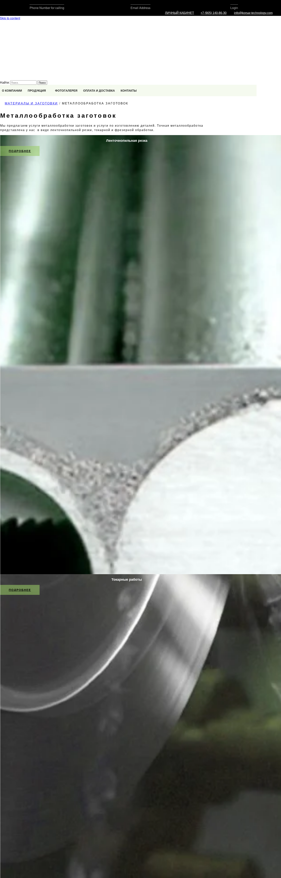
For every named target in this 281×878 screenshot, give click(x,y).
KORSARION (9, 60)
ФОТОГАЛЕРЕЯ (66, 90)
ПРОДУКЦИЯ (37, 90)
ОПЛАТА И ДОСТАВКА (99, 90)
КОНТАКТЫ (129, 90)
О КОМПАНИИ (12, 90)
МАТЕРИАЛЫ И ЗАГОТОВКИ (31, 103)
